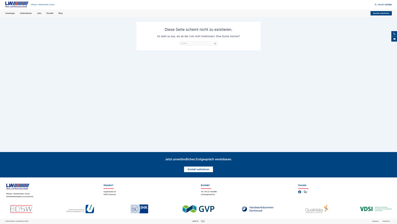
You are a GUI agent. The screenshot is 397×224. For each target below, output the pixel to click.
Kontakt (50, 13)
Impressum (375, 221)
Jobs (39, 13)
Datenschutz (386, 221)
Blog (61, 13)
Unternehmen (26, 13)
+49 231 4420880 (385, 5)
